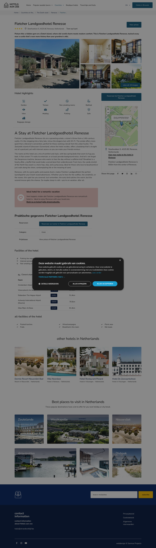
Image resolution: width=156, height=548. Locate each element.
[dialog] (78, 274)
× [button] (120, 260)
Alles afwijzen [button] (80, 284)
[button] (78, 277)
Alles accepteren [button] (105, 284)
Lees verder (96, 272)
